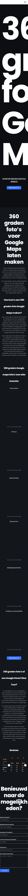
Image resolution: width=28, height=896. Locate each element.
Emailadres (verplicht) (6, 832)
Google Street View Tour (15, 293)
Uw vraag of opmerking (6, 854)
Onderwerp (3, 847)
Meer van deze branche (13, 426)
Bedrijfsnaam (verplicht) (7, 824)
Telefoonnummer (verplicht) (8, 839)
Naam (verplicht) (5, 817)
